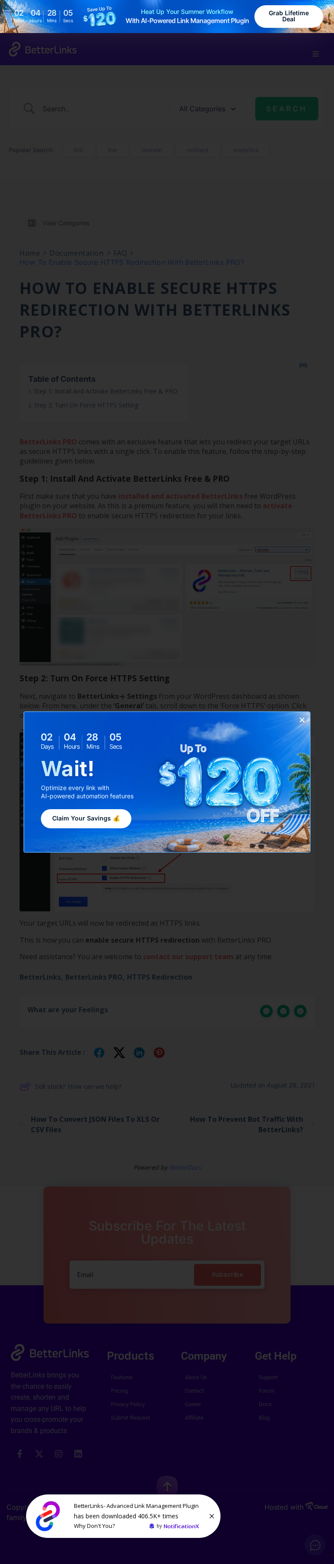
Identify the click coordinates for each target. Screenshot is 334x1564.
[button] (302, 720)
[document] (167, 782)
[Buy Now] (123, 1516)
